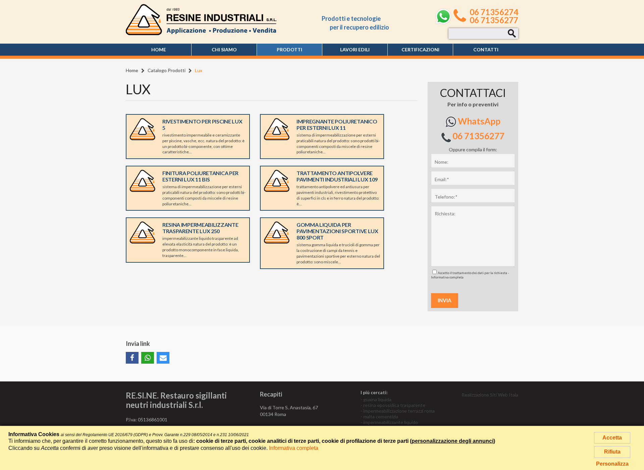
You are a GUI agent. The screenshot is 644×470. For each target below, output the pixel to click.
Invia (444, 300)
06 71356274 (494, 12)
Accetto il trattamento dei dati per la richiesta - (470, 275)
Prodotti (289, 49)
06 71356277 (494, 20)
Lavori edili (355, 49)
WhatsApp (478, 121)
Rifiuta (612, 452)
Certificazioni (420, 49)
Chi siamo (224, 49)
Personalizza (612, 464)
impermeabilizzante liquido (390, 422)
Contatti (485, 49)
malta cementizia (380, 416)
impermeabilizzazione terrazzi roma (399, 411)
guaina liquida (377, 399)
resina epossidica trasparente (394, 405)
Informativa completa (447, 277)
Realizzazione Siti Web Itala (490, 395)
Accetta (612, 437)
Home (158, 49)
